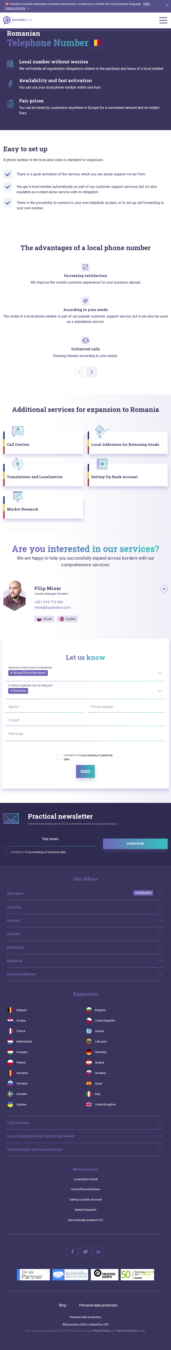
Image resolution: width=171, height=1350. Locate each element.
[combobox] (85, 672)
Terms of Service (127, 1330)
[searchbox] (9, 678)
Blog (62, 1305)
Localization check (85, 1179)
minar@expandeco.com (53, 607)
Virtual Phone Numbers (85, 1189)
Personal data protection (98, 1305)
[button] (91, 372)
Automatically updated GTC (85, 1220)
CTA (105, 1324)
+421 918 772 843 (49, 602)
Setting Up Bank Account (85, 1199)
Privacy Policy (101, 1330)
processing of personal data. (47, 852)
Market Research (85, 1209)
